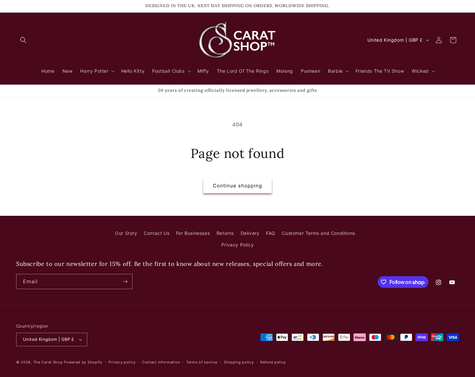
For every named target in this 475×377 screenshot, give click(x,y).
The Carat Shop (48, 362)
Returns (225, 233)
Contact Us (156, 233)
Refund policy (273, 362)
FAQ (270, 233)
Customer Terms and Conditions (318, 233)
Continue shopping (237, 186)
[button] (23, 40)
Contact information (161, 362)
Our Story (126, 233)
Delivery (250, 233)
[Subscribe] (125, 281)
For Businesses (193, 233)
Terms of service (201, 362)
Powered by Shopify (83, 362)
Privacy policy (122, 362)
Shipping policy (239, 362)
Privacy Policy (237, 244)
